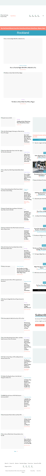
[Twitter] (33, 16)
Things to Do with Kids (27, 281)
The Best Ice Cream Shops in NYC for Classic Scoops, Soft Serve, (27, 363)
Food (25, 209)
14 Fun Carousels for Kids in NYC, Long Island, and (27, 287)
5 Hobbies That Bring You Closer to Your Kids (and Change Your (27, 383)
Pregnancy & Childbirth (23, 65)
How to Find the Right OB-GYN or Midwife (23, 68)
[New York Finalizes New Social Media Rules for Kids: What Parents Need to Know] (12, 254)
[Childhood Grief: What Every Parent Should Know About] (8, 122)
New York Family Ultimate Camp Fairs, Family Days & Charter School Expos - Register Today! (23, 28)
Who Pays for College (27, 306)
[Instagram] (36, 16)
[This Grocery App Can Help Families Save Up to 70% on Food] (12, 325)
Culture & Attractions (20, 266)
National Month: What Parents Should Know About (27, 196)
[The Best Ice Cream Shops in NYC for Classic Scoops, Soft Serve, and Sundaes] (12, 364)
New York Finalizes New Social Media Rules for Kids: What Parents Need (27, 254)
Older (15, 451)
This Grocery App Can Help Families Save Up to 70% (27, 325)
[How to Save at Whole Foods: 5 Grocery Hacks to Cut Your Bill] (12, 441)
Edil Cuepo (19, 124)
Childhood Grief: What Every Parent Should (23, 122)
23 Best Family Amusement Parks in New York (27, 422)
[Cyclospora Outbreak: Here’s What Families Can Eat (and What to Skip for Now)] (12, 234)
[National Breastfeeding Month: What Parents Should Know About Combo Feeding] (12, 196)
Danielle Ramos (23, 69)
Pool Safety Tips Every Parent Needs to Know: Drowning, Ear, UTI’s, (27, 344)
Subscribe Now (39, 325)
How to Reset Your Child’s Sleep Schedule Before (27, 177)
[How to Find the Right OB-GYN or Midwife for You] (23, 51)
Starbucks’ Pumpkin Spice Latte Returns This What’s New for (27, 216)
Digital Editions (13, 15)
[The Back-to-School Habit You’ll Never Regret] (23, 85)
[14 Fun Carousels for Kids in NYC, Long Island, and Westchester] (12, 287)
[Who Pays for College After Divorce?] (12, 306)
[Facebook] (30, 16)
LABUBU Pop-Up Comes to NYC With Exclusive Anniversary (27, 402)
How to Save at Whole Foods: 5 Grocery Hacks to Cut (27, 441)
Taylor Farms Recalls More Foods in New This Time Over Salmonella (27, 157)
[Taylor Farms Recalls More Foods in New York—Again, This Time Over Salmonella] (12, 157)
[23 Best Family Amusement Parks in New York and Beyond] (12, 422)
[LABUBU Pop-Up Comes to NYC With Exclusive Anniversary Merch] (12, 402)
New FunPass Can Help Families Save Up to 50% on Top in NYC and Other (23, 271)
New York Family (27, 309)
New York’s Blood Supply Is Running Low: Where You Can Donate (27, 138)
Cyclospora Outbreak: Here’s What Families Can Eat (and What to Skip (27, 235)
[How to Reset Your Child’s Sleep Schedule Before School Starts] (12, 177)
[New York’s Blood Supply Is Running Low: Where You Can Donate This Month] (12, 138)
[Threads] (38, 16)
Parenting (23, 99)
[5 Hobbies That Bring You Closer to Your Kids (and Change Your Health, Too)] (12, 383)
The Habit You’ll (23, 102)
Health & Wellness (27, 133)
